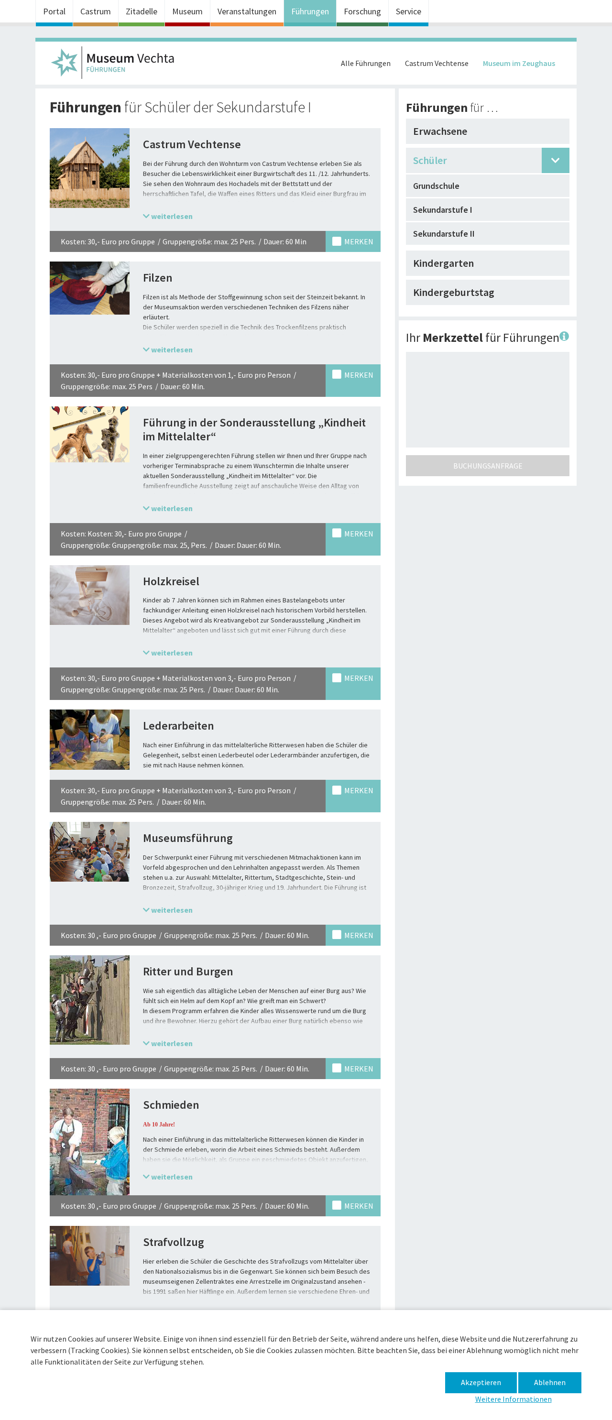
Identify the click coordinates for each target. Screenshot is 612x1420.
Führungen (310, 11)
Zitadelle (141, 11)
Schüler (430, 160)
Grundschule (436, 185)
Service (408, 11)
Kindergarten (443, 263)
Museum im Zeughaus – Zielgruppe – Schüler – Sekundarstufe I (117, 65)
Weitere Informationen (513, 1399)
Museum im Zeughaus (519, 63)
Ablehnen (550, 1382)
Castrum (95, 11)
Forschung (362, 11)
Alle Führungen (366, 63)
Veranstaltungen (247, 11)
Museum (187, 11)
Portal (54, 11)
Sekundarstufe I (442, 209)
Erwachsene (440, 131)
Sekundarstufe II (444, 233)
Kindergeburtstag (453, 292)
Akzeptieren (481, 1382)
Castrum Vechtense (437, 63)
